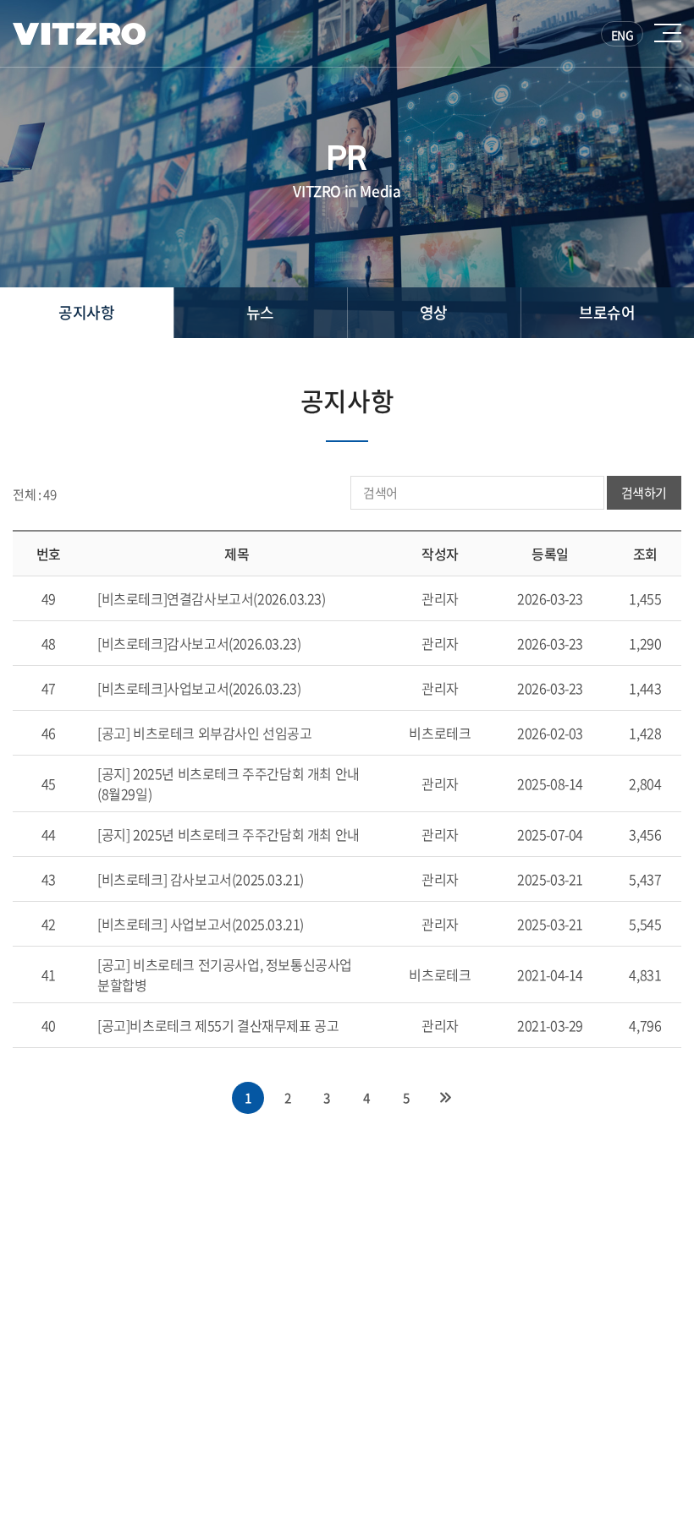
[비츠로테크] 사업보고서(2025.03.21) (200, 924)
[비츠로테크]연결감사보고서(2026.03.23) (211, 598)
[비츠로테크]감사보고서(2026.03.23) (198, 643)
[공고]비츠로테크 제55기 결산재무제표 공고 (218, 1025)
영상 (434, 312)
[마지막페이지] (446, 1098)
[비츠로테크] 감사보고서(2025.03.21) (200, 879)
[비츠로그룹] (79, 34)
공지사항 (86, 312)
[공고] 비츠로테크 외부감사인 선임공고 (204, 733)
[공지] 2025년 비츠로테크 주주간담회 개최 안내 (228, 834)
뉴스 (260, 312)
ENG (622, 34)
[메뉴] (667, 33)
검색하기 (644, 492)
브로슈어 (607, 312)
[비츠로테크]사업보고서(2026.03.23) (198, 688)
